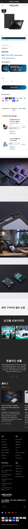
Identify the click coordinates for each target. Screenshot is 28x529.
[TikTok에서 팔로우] (16, 513)
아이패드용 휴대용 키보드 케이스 (7, 475)
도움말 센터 (4, 447)
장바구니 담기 (14, 87)
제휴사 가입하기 (5, 450)
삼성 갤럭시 (18, 473)
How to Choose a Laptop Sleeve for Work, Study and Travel (10, 407)
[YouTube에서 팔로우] (12, 513)
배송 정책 (18, 442)
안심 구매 (18, 447)
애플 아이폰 (18, 471)
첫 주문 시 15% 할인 (14, 1)
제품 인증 (4, 455)
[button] (5, 51)
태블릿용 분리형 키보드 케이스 (7, 484)
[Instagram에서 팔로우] (6, 513)
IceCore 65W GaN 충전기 (7, 466)
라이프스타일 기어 (20, 476)
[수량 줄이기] (4, 81)
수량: (3, 78)
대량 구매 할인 (5, 452)
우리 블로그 (4, 444)
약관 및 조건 (19, 458)
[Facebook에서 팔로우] (2, 513)
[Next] (25, 35)
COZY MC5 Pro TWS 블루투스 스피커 (7, 488)
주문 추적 (4, 458)
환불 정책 (18, 444)
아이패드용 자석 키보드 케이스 (7, 479)
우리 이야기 (4, 439)
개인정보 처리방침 (20, 452)
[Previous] (2, 35)
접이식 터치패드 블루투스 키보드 (7, 471)
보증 (17, 450)
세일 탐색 (18, 465)
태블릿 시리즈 (19, 468)
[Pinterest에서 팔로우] (9, 513)
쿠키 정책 (18, 455)
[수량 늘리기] (12, 81)
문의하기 (4, 442)
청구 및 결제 (19, 439)
